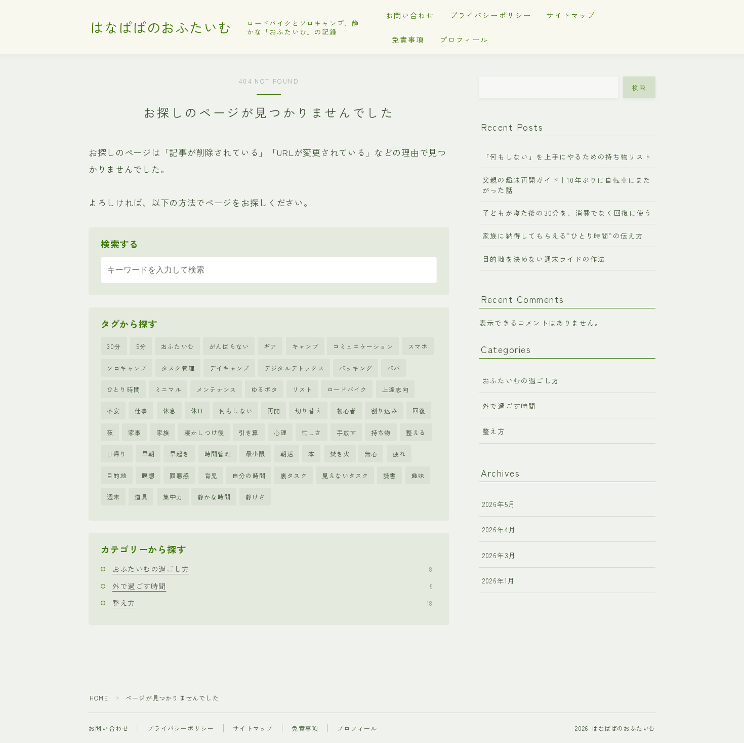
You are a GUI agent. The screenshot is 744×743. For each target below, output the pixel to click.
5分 (141, 346)
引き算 (249, 432)
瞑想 (148, 475)
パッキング (356, 368)
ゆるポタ (264, 389)
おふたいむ (177, 346)
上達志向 (395, 389)
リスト (303, 389)
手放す (347, 432)
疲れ (399, 453)
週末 (113, 496)
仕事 (141, 410)
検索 (639, 88)
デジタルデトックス (294, 368)
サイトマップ (571, 15)
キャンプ (305, 346)
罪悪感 (180, 475)
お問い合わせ (410, 15)
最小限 (255, 453)
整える (416, 432)
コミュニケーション (363, 346)
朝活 (287, 453)
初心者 (347, 410)
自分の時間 (249, 475)
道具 (141, 496)
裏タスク (293, 475)
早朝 (148, 453)
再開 (273, 410)
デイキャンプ (230, 368)
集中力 (173, 496)
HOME (99, 697)
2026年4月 (499, 529)
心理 (280, 432)
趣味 (418, 475)
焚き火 (340, 453)
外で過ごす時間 (272, 586)
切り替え (308, 410)
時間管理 (217, 453)
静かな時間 (214, 496)
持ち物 (381, 432)
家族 (163, 432)
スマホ (418, 346)
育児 (211, 475)
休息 (169, 410)
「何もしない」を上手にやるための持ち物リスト (566, 156)
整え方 (272, 603)
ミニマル (168, 389)
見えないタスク (345, 475)
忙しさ (312, 432)
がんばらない (229, 346)
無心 (371, 453)
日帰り (117, 453)
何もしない (236, 410)
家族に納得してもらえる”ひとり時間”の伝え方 (562, 235)
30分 (114, 346)
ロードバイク (347, 389)
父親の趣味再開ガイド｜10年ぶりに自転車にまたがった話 (566, 185)
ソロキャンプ (127, 368)
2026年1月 (498, 580)
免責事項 (408, 39)
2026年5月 (499, 504)
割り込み (384, 410)
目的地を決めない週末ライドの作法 (543, 259)
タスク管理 (178, 368)
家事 (134, 432)
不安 (113, 410)
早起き (180, 453)
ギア (270, 346)
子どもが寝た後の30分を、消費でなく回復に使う (567, 213)
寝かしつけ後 (204, 432)
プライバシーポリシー (490, 15)
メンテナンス (216, 389)
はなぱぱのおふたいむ (161, 27)
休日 (197, 410)
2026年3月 (499, 555)
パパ (393, 368)
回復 (419, 410)
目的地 (117, 475)
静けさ (255, 496)
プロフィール (464, 39)
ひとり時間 (123, 389)
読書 (389, 475)
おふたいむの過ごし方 (272, 569)
